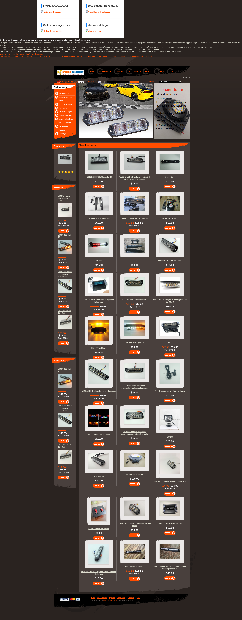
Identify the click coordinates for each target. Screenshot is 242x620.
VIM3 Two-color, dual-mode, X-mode (64, 198)
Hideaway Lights (65, 104)
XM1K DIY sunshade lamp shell (170, 523)
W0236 (170, 437)
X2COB (99, 261)
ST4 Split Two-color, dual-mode (134, 300)
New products (105, 71)
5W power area (65, 94)
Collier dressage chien (37, 54)
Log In (187, 77)
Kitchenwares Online (149, 56)
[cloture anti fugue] (95, 31)
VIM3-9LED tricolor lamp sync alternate (170, 481)
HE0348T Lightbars (98, 348)
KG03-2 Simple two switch (98, 529)
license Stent (170, 177)
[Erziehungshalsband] (51, 12)
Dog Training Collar (7, 54)
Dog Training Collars (51, 56)
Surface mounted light (65, 99)
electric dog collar (22, 54)
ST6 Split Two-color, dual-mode (170, 261)
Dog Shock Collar (98, 56)
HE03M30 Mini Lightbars (134, 343)
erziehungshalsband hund (115, 56)
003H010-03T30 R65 (134, 474)
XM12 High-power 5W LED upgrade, (134, 219)
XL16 (134, 261)
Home (92, 71)
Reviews (148, 71)
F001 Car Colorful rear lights (99, 435)
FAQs (172, 71)
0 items (81, 82)
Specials (120, 71)
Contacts (161, 71)
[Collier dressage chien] (52, 31)
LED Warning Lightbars (64, 128)
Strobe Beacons (65, 115)
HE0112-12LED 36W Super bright (99, 177)
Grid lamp (63, 108)
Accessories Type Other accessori (66, 121)
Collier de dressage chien (10, 56)
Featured (59, 187)
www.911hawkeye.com (110, 600)
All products (135, 71)
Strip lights (63, 134)
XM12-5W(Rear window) (134, 567)
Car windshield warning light (99, 219)
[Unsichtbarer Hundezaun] (98, 12)
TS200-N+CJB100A (170, 219)
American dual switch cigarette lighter (170, 391)
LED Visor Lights (65, 112)
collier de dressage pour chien (31, 56)
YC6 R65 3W (99, 476)
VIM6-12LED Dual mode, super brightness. (65, 274)
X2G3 (170, 343)
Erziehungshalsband (68, 56)
